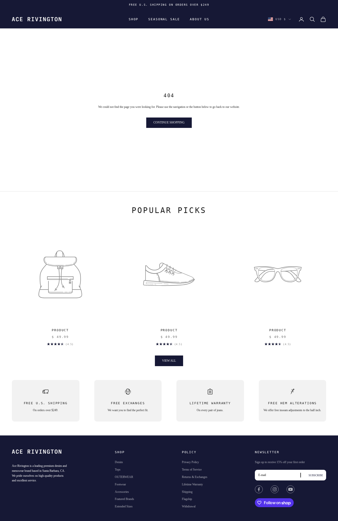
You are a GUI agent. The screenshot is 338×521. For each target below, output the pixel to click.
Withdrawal (188, 506)
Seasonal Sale (164, 19)
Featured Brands (124, 499)
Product (60, 330)
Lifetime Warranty (192, 484)
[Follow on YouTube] (290, 489)
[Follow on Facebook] (258, 489)
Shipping (187, 492)
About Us (199, 19)
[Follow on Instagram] (274, 489)
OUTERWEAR (124, 477)
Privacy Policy (190, 462)
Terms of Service (192, 469)
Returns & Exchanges (194, 477)
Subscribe (316, 475)
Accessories (122, 492)
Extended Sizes (124, 506)
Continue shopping (169, 122)
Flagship (187, 499)
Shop (133, 19)
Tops (118, 469)
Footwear (120, 484)
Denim (119, 462)
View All (169, 360)
